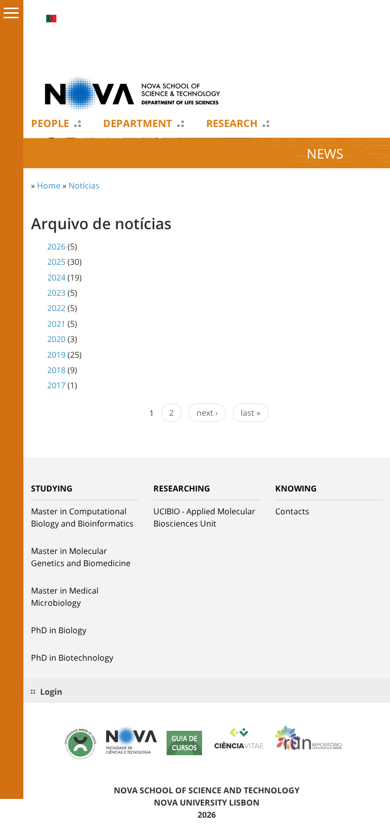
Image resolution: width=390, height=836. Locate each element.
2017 (56, 385)
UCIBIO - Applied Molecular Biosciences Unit (204, 517)
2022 (56, 308)
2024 (56, 277)
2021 (56, 323)
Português (51, 18)
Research (231, 123)
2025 (56, 261)
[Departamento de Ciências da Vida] (132, 93)
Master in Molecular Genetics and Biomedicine (81, 557)
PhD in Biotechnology (72, 657)
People (50, 123)
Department (137, 123)
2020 (56, 339)
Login (51, 691)
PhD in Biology (58, 630)
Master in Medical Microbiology (65, 596)
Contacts (292, 511)
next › (207, 412)
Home (48, 185)
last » (251, 412)
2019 (56, 354)
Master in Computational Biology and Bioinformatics (82, 517)
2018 (56, 370)
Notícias (84, 185)
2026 (56, 246)
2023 (56, 292)
